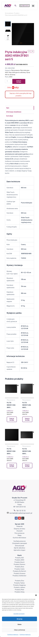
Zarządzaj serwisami (19, 613)
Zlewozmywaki (19, 545)
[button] (36, 595)
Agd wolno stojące (19, 550)
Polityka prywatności (12, 634)
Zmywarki (19, 531)
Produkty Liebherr (19, 587)
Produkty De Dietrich (19, 571)
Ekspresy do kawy (19, 529)
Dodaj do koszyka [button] (12, 419)
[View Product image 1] (8, 24)
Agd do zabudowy (19, 548)
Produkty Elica (19, 580)
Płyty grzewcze (15, 70)
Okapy (20, 535)
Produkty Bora (19, 566)
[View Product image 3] (8, 37)
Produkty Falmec (19, 583)
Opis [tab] (7, 108)
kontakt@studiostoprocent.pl (21, 513)
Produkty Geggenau (19, 585)
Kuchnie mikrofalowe (19, 537)
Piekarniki (19, 526)
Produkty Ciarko (19, 569)
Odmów (20, 624)
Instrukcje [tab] (9, 116)
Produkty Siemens (19, 564)
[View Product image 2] (8, 30)
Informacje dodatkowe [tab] (13, 112)
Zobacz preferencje (19, 630)
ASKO (10, 77)
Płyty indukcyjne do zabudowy (17, 72)
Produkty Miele (19, 589)
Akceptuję (19, 619)
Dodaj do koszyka (18, 81)
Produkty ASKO (19, 560)
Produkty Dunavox (19, 573)
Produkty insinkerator (19, 575)
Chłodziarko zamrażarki (19, 543)
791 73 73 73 (20, 510)
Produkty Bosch (19, 562)
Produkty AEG (19, 558)
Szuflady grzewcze (20, 541)
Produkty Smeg (19, 592)
